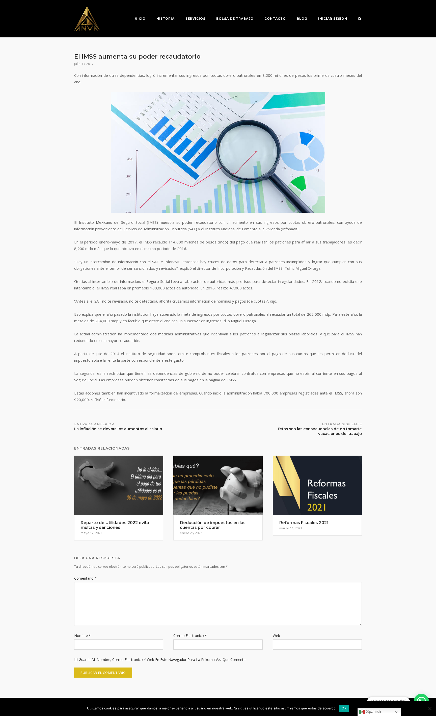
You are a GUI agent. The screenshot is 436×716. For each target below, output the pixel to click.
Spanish (373, 711)
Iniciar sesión (332, 18)
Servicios (195, 18)
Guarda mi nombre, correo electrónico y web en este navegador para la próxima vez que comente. (162, 659)
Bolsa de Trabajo (235, 18)
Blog (302, 18)
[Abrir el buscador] (360, 19)
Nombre (82, 635)
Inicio (139, 18)
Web (276, 635)
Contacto (275, 18)
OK (344, 708)
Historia (165, 18)
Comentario (85, 578)
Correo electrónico (190, 635)
